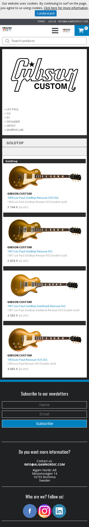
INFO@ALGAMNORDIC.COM (73, 21)
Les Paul (13, 109)
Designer (13, 121)
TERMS (40, 21)
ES (8, 117)
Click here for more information (66, 8)
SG (9, 113)
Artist (11, 126)
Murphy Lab (15, 130)
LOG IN (51, 21)
